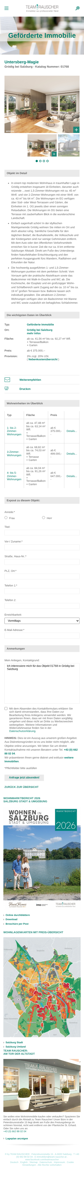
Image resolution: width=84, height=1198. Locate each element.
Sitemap (34, 1162)
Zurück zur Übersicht (21, 787)
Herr (49, 518)
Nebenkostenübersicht (43, 359)
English (24, 1162)
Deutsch (14, 1162)
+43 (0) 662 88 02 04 (14, 1131)
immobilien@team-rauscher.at (52, 1157)
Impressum (59, 1162)
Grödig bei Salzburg (39, 330)
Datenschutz (46, 1162)
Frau (12, 518)
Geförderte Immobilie (40, 324)
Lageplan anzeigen (17, 1138)
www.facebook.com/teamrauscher (42, 1159)
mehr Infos (34, 333)
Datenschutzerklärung (22, 731)
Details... (72, 431)
